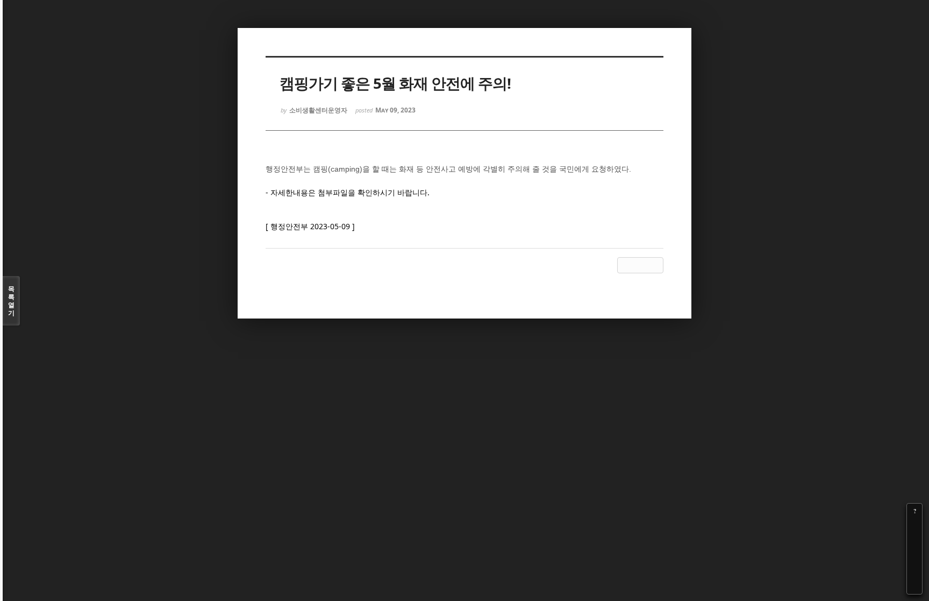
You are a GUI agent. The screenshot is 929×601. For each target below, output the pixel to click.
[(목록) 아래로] (914, 571)
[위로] (914, 556)
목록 (11, 300)
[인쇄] (914, 586)
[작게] (914, 541)
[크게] (914, 526)
